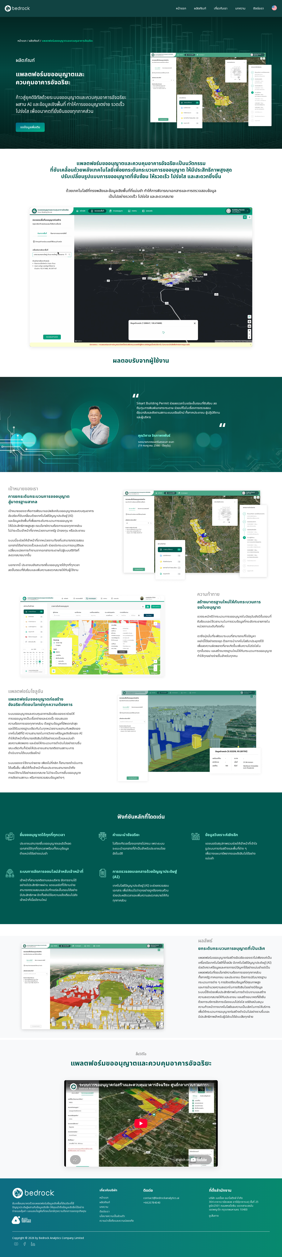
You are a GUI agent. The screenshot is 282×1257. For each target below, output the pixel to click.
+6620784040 (151, 1203)
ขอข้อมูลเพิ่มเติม (30, 127)
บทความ (240, 8)
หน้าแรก (181, 8)
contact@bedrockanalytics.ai (161, 1198)
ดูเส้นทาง (214, 1216)
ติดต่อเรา (258, 8)
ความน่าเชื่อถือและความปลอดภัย (117, 1221)
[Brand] (53, 1193)
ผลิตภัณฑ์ (200, 8)
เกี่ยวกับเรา (220, 8)
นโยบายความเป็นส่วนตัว (112, 1216)
